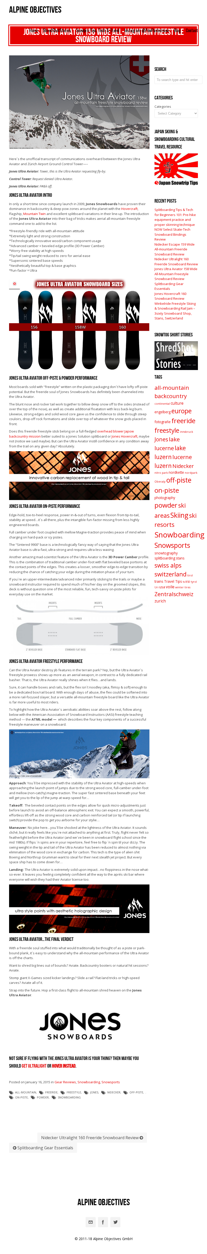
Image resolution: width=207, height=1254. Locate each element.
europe (181, 410)
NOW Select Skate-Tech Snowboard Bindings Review (172, 234)
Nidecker (113, 1092)
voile (170, 587)
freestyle (74, 1092)
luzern (163, 466)
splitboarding (164, 558)
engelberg (162, 412)
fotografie (162, 422)
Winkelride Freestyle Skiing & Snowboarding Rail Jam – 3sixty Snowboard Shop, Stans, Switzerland (175, 311)
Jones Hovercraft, (125, 436)
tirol (190, 575)
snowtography (166, 553)
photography (164, 497)
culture (177, 403)
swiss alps (168, 565)
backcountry (170, 396)
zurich (160, 601)
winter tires (182, 587)
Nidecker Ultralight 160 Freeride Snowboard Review (90, 1137)
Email (91, 1222)
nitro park (161, 472)
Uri (156, 587)
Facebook (103, 1222)
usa (162, 587)
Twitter (115, 1222)
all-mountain (25, 1092)
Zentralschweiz (173, 594)
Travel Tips (173, 581)
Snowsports (110, 1082)
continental (162, 403)
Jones (94, 1092)
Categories (162, 106)
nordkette (176, 472)
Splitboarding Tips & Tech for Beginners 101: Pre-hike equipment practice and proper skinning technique (175, 217)
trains (158, 581)
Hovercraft (129, 208)
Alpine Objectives (35, 10)
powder (43, 1097)
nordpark (191, 472)
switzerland (170, 574)
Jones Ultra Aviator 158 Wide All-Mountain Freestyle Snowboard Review (175, 274)
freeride (51, 1092)
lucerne (182, 457)
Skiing (179, 515)
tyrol (194, 581)
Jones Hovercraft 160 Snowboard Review (170, 296)
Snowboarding (88, 1082)
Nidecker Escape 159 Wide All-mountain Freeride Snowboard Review (174, 249)
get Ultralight (34, 1066)
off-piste (136, 1092)
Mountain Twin (34, 213)
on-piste (21, 1097)
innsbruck (186, 432)
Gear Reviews (65, 1082)
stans (180, 558)
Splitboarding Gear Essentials (44, 1148)
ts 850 (186, 581)
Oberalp (160, 481)
